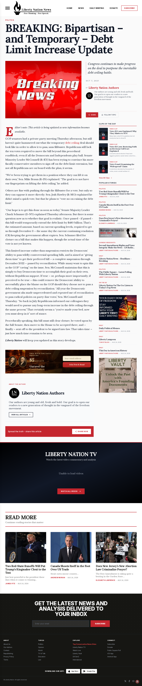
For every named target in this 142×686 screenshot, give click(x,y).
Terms (6, 660)
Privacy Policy (9, 657)
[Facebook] (129, 681)
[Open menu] (7, 8)
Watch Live (77, 650)
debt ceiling (72, 142)
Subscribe (100, 624)
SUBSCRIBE (129, 8)
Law (39, 660)
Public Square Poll (114, 650)
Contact (6, 650)
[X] (125, 681)
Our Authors (8, 647)
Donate (110, 647)
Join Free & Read (77, 364)
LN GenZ (76, 657)
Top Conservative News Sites (84, 644)
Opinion (41, 647)
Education (41, 657)
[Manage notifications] (137, 681)
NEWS (81, 8)
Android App (112, 657)
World (40, 650)
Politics (40, 644)
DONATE (114, 8)
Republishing (8, 653)
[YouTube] (133, 681)
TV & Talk (41, 653)
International (77, 660)
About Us (7, 644)
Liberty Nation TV (79, 647)
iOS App (110, 653)
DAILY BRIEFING (97, 8)
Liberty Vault (77, 653)
